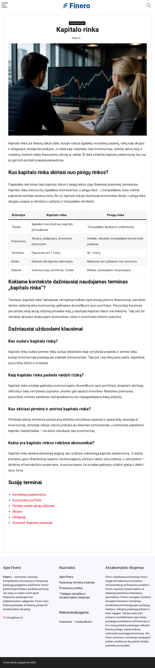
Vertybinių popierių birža (29, 495)
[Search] (149, 5)
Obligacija (19, 517)
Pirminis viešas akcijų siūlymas (33, 506)
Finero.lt (76, 38)
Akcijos (17, 511)
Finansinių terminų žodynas (77, 582)
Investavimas (77, 23)
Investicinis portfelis (26, 500)
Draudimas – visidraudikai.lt (75, 621)
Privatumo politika (71, 588)
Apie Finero (66, 576)
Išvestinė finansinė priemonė (32, 523)
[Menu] (5, 5)
